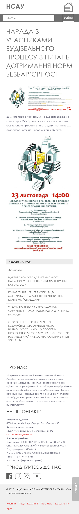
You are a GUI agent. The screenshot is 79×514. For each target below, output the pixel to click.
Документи (62, 503)
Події (22, 503)
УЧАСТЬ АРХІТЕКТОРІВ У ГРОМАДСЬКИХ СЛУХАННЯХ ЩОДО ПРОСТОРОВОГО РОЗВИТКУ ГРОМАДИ (38, 310)
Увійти (68, 17)
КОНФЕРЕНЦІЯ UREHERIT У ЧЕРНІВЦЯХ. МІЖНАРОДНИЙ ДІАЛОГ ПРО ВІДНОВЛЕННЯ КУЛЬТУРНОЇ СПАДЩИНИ (35, 295)
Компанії (32, 503)
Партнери (75, 489)
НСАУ (15, 6)
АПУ (9, 509)
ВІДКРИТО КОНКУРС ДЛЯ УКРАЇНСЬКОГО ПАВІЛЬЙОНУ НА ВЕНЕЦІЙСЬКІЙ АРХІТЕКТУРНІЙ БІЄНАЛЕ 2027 (37, 281)
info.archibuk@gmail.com (19, 434)
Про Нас (46, 503)
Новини (11, 503)
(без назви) (15, 270)
